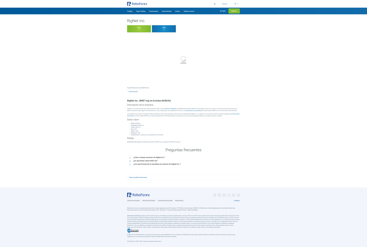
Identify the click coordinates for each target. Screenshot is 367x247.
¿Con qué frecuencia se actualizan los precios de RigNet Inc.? (157, 164)
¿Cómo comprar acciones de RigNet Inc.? (149, 157)
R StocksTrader (133, 91)
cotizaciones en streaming (193, 110)
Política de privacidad (133, 200)
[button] (137, 4)
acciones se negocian (170, 108)
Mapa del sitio (179, 200)
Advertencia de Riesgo (148, 200)
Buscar (185, 4)
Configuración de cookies (165, 200)
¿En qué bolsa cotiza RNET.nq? (145, 161)
